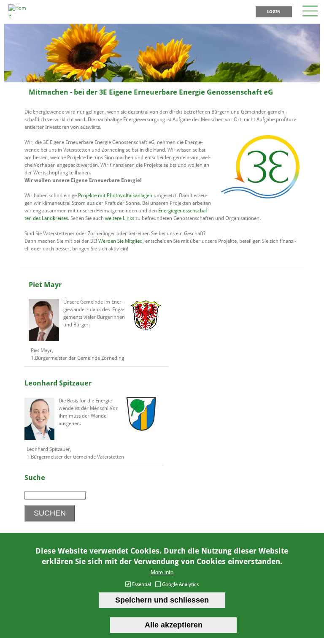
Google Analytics (180, 584)
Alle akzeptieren (173, 625)
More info (162, 572)
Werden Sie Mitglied (120, 241)
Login (274, 11)
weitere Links (119, 218)
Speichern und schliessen (162, 600)
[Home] (17, 16)
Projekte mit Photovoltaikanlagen (115, 195)
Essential (141, 584)
